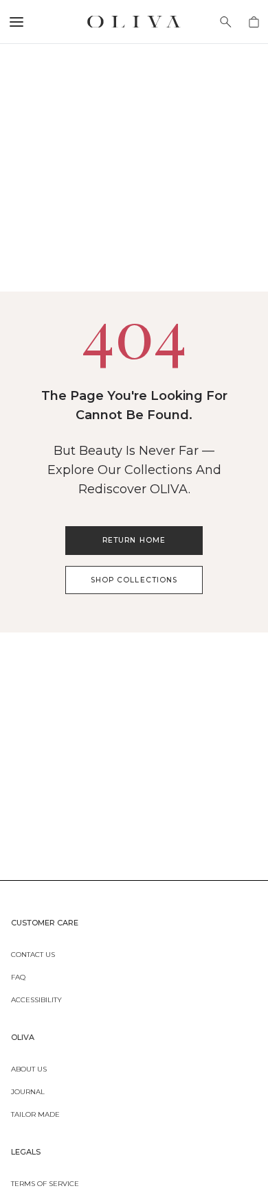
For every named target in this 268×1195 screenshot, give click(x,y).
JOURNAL (28, 1091)
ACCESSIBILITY (36, 999)
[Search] (226, 21)
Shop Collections (134, 580)
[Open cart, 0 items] (254, 21)
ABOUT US (29, 1068)
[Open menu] (16, 22)
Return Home (133, 540)
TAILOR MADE (35, 1113)
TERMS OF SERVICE (45, 1182)
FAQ (18, 976)
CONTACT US (33, 953)
